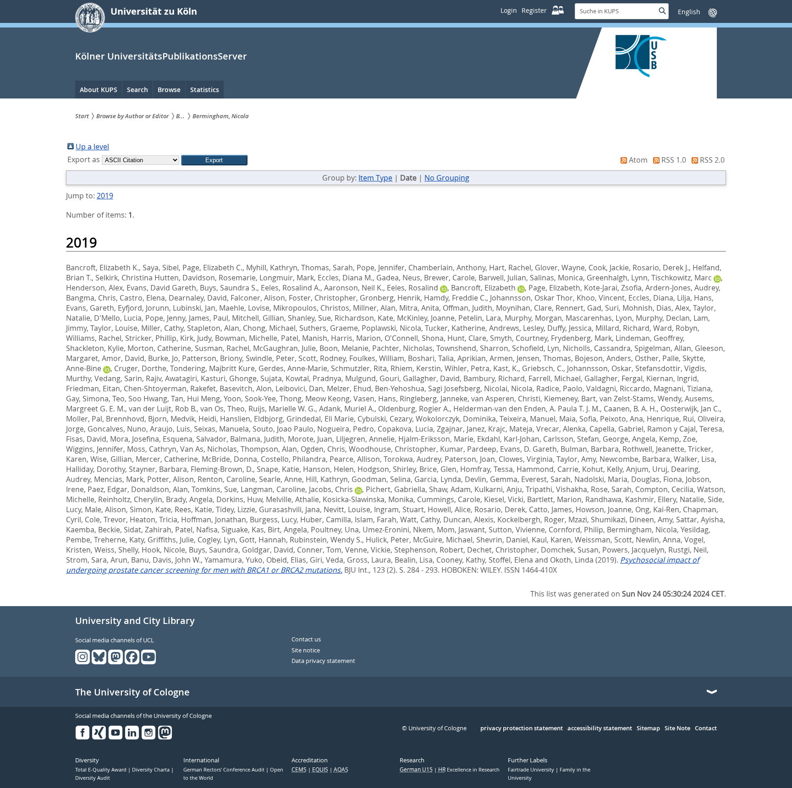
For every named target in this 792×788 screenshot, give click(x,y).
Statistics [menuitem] (204, 89)
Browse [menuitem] (169, 89)
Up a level (92, 147)
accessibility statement (599, 728)
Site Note (677, 728)
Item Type (375, 178)
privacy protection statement (521, 728)
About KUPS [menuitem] (98, 89)
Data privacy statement (323, 661)
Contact (706, 728)
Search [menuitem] (137, 89)
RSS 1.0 (673, 160)
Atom (638, 160)
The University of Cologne (132, 692)
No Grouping (446, 178)
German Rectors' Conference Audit (224, 769)
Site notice (306, 650)
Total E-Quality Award (101, 769)
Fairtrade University (532, 769)
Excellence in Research (469, 769)
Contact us (306, 639)
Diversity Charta (151, 769)
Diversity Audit (92, 778)
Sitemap (648, 728)
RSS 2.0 (712, 160)
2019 (105, 196)
